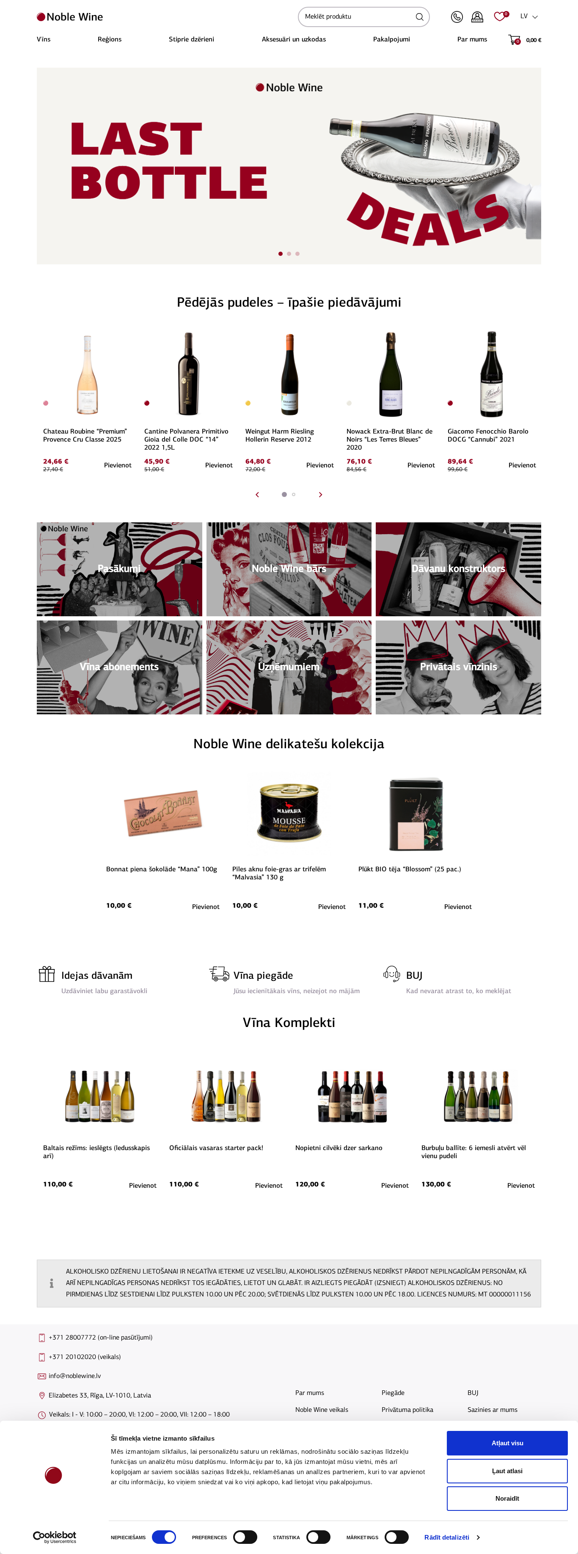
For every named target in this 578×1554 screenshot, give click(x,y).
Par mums (472, 39)
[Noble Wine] (165, 17)
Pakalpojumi (391, 39)
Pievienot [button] (118, 465)
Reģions (109, 39)
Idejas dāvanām (96, 976)
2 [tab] (289, 254)
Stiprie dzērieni (191, 39)
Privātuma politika (407, 1410)
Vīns (43, 39)
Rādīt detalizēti (446, 1537)
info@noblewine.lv (75, 1376)
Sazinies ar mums (492, 1410)
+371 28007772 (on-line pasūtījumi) (101, 1337)
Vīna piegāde (263, 976)
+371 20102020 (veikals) (85, 1357)
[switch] (244, 1537)
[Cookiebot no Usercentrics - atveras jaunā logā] (55, 1537)
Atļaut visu (507, 1443)
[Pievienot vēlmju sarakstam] (130, 334)
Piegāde (393, 1393)
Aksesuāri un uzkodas (294, 39)
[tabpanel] (289, 166)
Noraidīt (507, 1498)
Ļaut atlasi (507, 1470)
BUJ (414, 976)
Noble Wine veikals (321, 1410)
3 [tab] (297, 254)
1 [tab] (280, 254)
